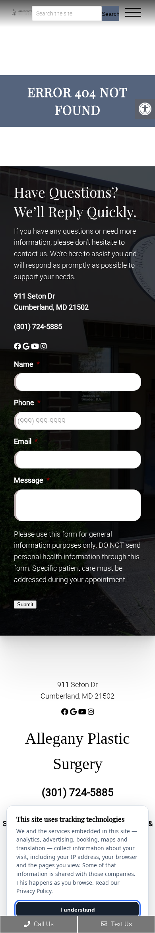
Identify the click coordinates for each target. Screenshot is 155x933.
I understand (77, 909)
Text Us (120, 924)
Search (110, 14)
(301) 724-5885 (38, 326)
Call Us (43, 924)
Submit (25, 604)
